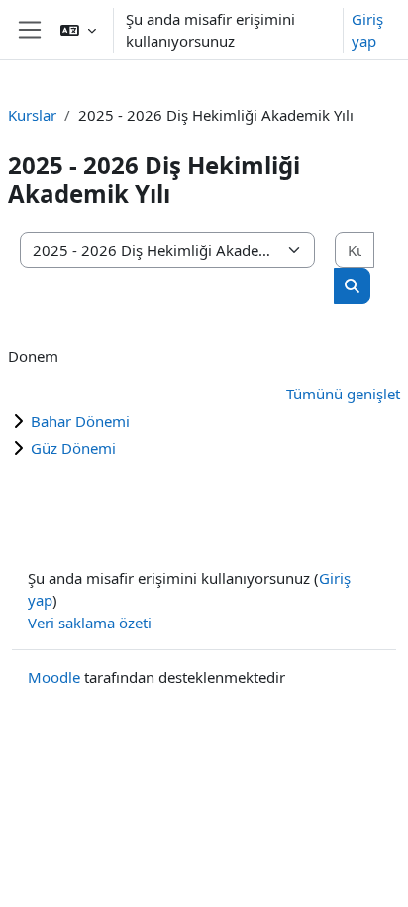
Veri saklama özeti (90, 622)
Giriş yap (367, 30)
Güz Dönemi (73, 448)
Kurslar (32, 115)
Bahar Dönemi (80, 421)
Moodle (54, 677)
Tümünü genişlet (343, 393)
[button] (78, 29)
